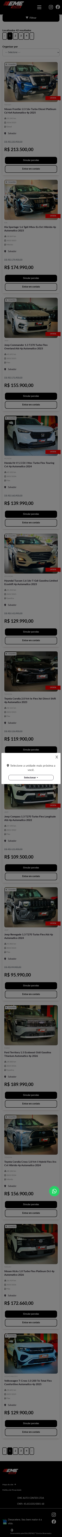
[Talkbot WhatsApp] (54, 1191)
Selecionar (30, 777)
